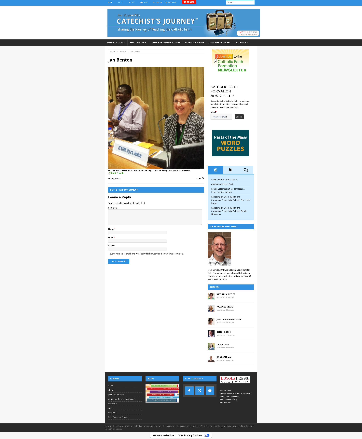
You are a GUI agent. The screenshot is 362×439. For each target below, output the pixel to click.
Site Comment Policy (228, 399)
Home (109, 2)
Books (131, 2)
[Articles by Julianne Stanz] (211, 310)
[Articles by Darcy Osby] (211, 348)
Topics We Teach (138, 42)
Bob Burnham (224, 357)
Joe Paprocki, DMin (116, 394)
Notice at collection (163, 435)
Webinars (143, 2)
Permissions (225, 402)
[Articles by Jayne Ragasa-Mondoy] (211, 323)
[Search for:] (240, 2)
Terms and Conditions (229, 396)
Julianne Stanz (225, 306)
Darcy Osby (223, 344)
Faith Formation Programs (164, 2)
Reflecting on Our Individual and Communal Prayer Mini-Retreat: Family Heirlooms (229, 210)
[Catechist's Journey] (184, 37)
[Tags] (230, 170)
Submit (239, 117)
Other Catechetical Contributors (121, 399)
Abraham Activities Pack (222, 184)
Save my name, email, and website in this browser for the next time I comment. (147, 253)
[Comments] (245, 170)
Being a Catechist (116, 42)
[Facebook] (189, 390)
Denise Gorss (224, 332)
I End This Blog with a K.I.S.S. (224, 179)
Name (111, 229)
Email (111, 237)
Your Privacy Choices (190, 435)
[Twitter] (199, 390)
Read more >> (220, 279)
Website (112, 245)
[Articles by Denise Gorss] (211, 335)
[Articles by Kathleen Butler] (211, 297)
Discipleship (241, 42)
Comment (112, 207)
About (120, 2)
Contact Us (112, 403)
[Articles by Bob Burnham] (211, 360)
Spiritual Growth (194, 42)
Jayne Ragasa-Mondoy (229, 319)
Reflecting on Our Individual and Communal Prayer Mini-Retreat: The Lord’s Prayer (230, 199)
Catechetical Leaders (219, 42)
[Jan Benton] (156, 167)
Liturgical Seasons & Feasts (165, 42)
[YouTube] (210, 390)
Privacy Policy (242, 393)
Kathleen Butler (226, 294)
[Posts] (215, 170)
